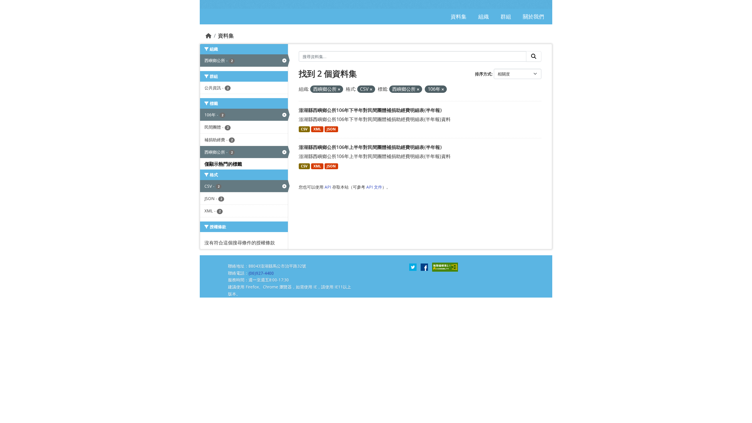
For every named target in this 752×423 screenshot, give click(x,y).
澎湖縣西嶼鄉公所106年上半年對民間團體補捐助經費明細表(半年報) (370, 147)
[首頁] (209, 35)
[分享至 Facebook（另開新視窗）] (424, 266)
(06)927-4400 (261, 273)
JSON (331, 129)
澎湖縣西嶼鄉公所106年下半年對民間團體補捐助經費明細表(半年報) (370, 110)
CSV (304, 129)
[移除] (339, 89)
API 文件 (374, 187)
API (328, 187)
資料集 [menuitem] (458, 16)
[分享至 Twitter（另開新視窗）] (413, 266)
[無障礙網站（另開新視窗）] (445, 266)
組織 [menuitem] (483, 16)
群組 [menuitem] (506, 16)
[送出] (533, 56)
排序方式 (483, 74)
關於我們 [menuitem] (533, 16)
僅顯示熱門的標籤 (223, 164)
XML (317, 129)
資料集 (226, 35)
